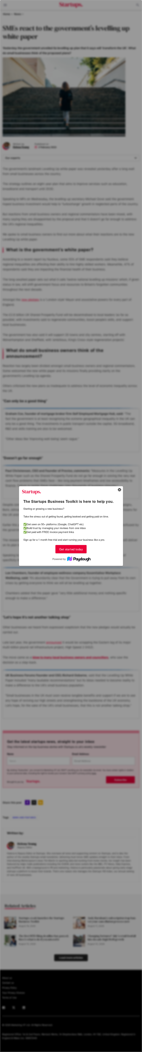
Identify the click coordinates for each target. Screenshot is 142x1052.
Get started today (71, 549)
